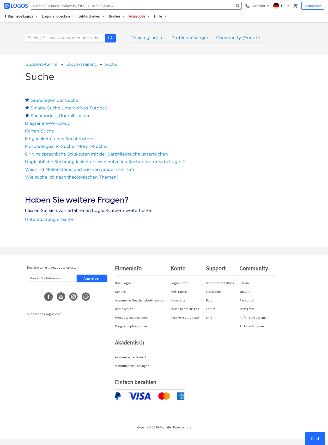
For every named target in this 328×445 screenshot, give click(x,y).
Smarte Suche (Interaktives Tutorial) (69, 107)
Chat (315, 438)
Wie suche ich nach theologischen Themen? (72, 177)
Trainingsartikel (148, 37)
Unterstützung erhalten (49, 219)
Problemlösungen (190, 37)
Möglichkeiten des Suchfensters (59, 138)
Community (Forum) (238, 37)
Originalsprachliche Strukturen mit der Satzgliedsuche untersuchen (96, 153)
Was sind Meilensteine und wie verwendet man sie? (80, 169)
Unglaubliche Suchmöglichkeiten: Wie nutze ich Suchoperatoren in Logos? (105, 161)
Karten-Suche (39, 130)
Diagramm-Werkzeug (47, 123)
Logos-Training (81, 64)
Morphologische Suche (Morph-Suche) (66, 146)
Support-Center (42, 64)
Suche (110, 64)
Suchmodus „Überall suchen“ (61, 115)
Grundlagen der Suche (54, 100)
